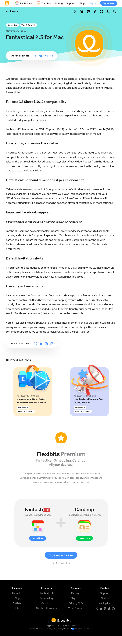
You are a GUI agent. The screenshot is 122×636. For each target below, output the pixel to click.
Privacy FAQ (76, 603)
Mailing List (105, 603)
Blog (82, 3)
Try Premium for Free (61, 555)
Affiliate (17, 603)
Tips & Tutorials (28, 25)
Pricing (59, 3)
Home (14, 11)
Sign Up (75, 598)
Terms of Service (37, 629)
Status (105, 598)
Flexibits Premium (46, 608)
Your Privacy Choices (83, 629)
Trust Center (75, 608)
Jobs (17, 608)
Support (71, 3)
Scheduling (46, 598)
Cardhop (46, 3)
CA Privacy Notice (61, 629)
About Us (17, 593)
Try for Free (108, 3)
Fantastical (26, 3)
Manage (75, 593)
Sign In (93, 3)
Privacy (49, 629)
